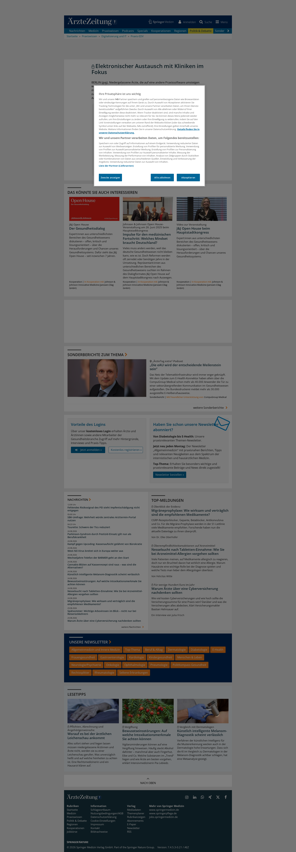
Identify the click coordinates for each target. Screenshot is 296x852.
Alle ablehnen (162, 177)
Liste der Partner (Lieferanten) (116, 165)
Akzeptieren (188, 177)
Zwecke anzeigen (110, 177)
